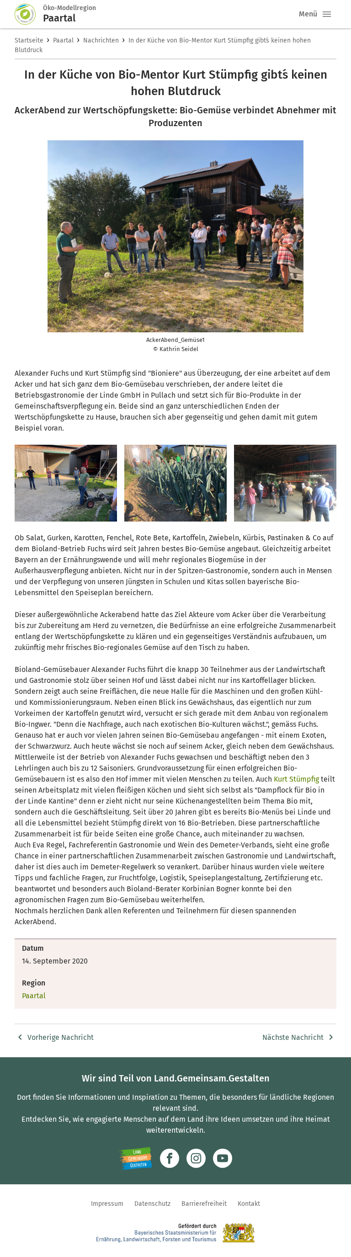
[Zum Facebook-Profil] (169, 1158)
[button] (326, 14)
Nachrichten (101, 40)
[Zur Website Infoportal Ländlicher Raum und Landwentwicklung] (135, 1158)
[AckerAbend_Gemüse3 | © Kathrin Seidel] (175, 483)
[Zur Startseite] (29, 14)
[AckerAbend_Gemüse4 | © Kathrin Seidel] (285, 483)
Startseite (29, 40)
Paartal (63, 40)
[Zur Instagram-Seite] (196, 1158)
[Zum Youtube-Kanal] (222, 1158)
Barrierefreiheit (204, 1204)
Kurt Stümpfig (296, 779)
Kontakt (249, 1204)
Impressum (107, 1204)
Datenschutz (152, 1204)
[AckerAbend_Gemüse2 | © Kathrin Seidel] (66, 483)
